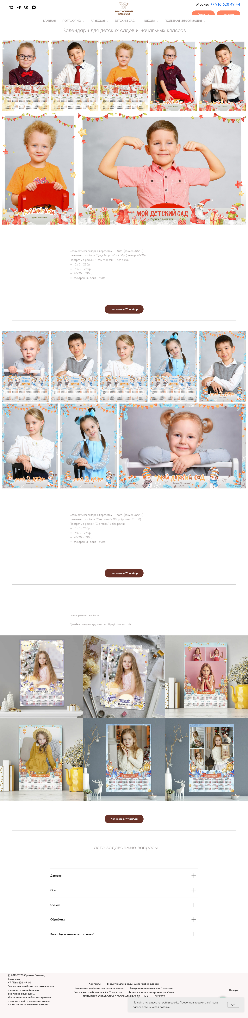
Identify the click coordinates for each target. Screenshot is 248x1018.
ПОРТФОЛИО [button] (72, 20)
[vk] (26, 7)
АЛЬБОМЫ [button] (98, 20)
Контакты (95, 983)
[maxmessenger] (33, 7)
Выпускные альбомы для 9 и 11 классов (98, 992)
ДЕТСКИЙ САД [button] (125, 20)
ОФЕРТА (160, 996)
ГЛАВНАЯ (49, 20)
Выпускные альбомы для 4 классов (151, 987)
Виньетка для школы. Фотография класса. (133, 983)
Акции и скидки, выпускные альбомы (151, 992)
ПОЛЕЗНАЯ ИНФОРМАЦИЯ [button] (184, 20)
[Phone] (11, 7)
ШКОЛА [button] (150, 20)
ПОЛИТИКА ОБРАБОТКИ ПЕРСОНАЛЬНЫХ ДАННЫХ (115, 996)
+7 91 (214, 4)
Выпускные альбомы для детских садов (99, 987)
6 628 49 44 (229, 4)
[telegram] (18, 7)
